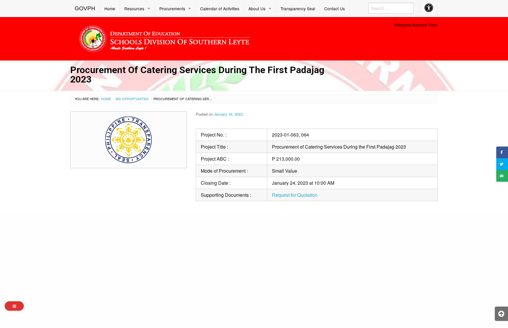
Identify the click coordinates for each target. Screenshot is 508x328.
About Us (256, 8)
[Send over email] (502, 176)
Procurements (172, 8)
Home (109, 8)
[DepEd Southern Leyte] (207, 37)
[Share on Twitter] (502, 164)
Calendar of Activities (219, 8)
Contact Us (334, 8)
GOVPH (85, 8)
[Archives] (14, 306)
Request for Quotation (294, 194)
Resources (134, 8)
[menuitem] (85, 8)
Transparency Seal (297, 8)
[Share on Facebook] (502, 152)
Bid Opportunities (132, 98)
